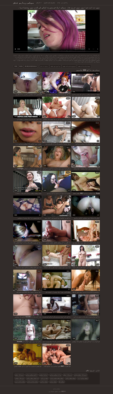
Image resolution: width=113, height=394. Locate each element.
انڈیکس (39, 2)
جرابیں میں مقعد (55, 66)
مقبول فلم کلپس (49, 2)
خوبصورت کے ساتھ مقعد (69, 66)
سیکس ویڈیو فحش (23, 2)
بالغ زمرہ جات (62, 2)
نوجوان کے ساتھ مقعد (84, 66)
